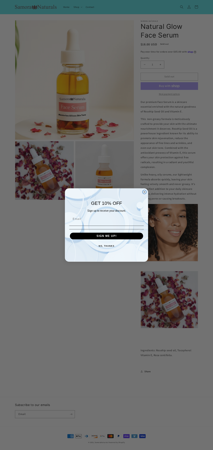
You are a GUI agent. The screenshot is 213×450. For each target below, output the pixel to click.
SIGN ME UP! (107, 236)
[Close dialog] (144, 192)
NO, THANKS (106, 246)
